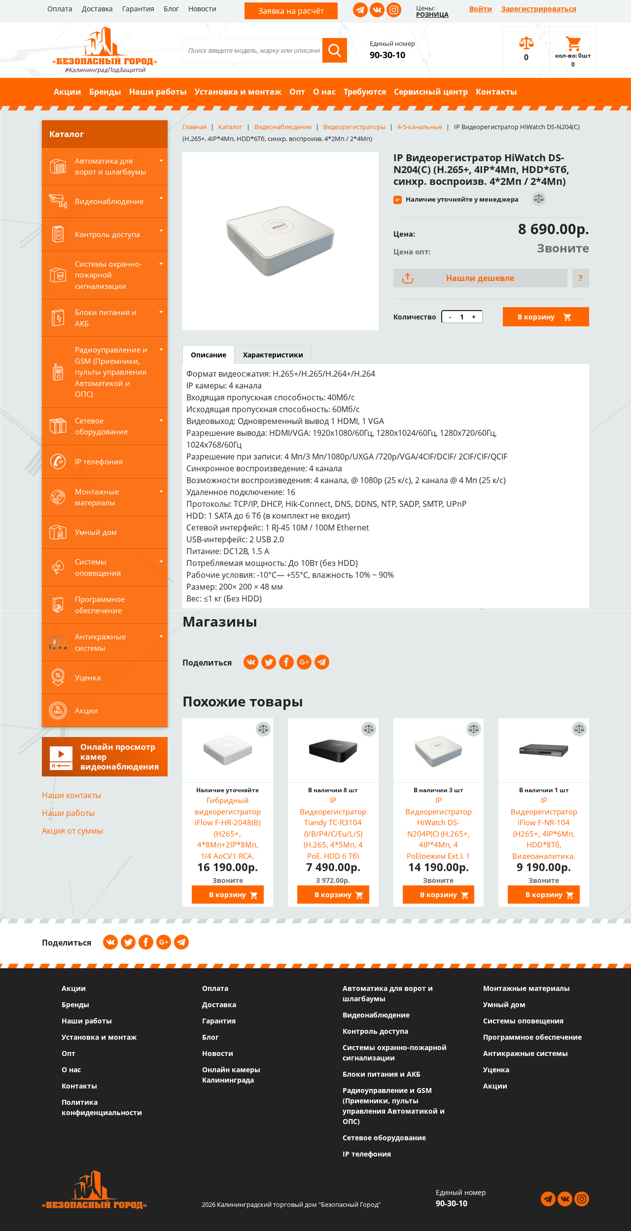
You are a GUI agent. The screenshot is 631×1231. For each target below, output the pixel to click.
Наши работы (158, 91)
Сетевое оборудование (384, 1137)
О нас (324, 91)
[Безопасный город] (104, 44)
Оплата (59, 8)
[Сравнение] (538, 199)
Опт (297, 91)
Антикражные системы (525, 1053)
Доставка (97, 8)
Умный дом (504, 1004)
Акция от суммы (72, 830)
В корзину (536, 316)
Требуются (365, 91)
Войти (480, 8)
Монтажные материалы (526, 988)
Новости (202, 8)
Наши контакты (71, 795)
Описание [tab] (208, 354)
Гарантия (138, 8)
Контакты (496, 91)
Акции (67, 91)
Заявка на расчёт (291, 10)
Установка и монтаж (238, 91)
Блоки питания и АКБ (382, 1074)
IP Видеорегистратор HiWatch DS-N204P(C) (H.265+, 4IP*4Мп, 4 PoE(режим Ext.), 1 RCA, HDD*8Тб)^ (438, 827)
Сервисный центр (431, 91)
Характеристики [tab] (273, 354)
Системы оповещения (523, 1020)
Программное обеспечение (532, 1037)
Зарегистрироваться (538, 8)
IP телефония (367, 1154)
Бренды (105, 91)
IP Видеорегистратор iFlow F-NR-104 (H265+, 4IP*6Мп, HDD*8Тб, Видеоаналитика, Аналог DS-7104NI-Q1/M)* (543, 827)
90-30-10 (387, 55)
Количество (414, 316)
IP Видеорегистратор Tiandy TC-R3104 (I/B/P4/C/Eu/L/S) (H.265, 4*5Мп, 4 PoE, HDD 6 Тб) (333, 827)
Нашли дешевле (480, 278)
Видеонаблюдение (376, 1015)
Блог (171, 8)
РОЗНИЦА (432, 14)
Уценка (496, 1069)
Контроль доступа (375, 1031)
